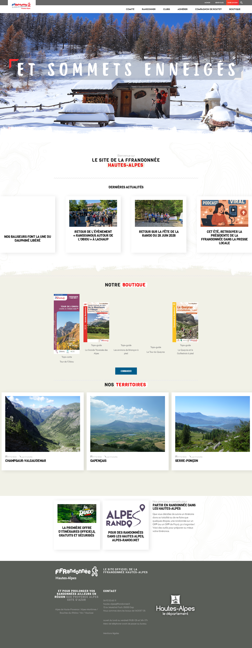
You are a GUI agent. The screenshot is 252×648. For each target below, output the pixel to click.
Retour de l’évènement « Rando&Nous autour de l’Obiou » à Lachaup (93, 235)
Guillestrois (185, 461)
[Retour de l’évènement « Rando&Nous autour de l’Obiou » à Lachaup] (93, 213)
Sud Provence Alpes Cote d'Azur (82, 598)
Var (81, 612)
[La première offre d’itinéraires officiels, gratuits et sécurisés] (76, 513)
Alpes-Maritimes (88, 609)
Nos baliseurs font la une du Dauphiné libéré (27, 239)
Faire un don (233, 3)
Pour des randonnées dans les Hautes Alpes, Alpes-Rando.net (125, 536)
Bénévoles (219, 3)
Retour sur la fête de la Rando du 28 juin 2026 (158, 234)
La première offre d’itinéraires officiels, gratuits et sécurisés (76, 532)
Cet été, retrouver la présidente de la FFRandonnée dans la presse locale (224, 237)
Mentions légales (111, 633)
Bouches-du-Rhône (69, 612)
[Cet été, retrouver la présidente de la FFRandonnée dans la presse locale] (224, 213)
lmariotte (27, 457)
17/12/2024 (12, 457)
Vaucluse (89, 612)
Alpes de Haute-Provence (67, 609)
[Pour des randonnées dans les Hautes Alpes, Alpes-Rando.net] (125, 516)
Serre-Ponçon (101, 461)
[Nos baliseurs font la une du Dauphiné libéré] (27, 216)
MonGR (207, 3)
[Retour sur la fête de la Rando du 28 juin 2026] (159, 213)
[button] (241, 2)
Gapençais (13, 461)
